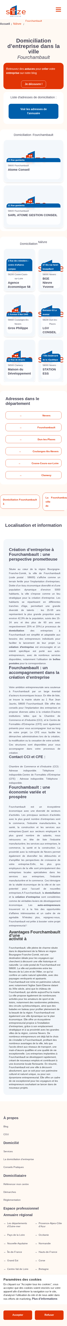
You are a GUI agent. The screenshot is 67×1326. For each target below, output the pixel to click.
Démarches (9, 1192)
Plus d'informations (44, 1298)
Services (8, 1151)
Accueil (5, 23)
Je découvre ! (33, 84)
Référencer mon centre (16, 1184)
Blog (5, 1126)
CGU (6, 1134)
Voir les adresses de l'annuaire (33, 111)
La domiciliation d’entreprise (18, 1159)
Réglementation (12, 1199)
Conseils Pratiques (13, 1167)
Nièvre (17, 23)
